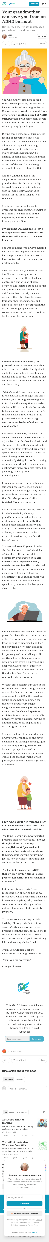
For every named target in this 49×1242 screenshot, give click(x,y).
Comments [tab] (8, 1079)
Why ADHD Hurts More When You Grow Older (15, 1143)
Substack (12, 1236)
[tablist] (13, 1079)
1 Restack (18, 1051)
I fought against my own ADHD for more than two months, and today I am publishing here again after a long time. (18, 1150)
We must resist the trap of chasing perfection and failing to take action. (17, 1127)
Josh (10, 35)
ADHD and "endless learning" (13, 1121)
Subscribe (34, 4)
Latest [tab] (12, 1112)
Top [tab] (5, 1112)
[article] (24, 1127)
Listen (43, 36)
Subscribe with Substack (26, 1213)
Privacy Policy (33, 1225)
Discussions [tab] (22, 1112)
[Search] (44, 1112)
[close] (41, 1164)
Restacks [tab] (19, 1079)
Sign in (43, 4)
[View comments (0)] (13, 43)
